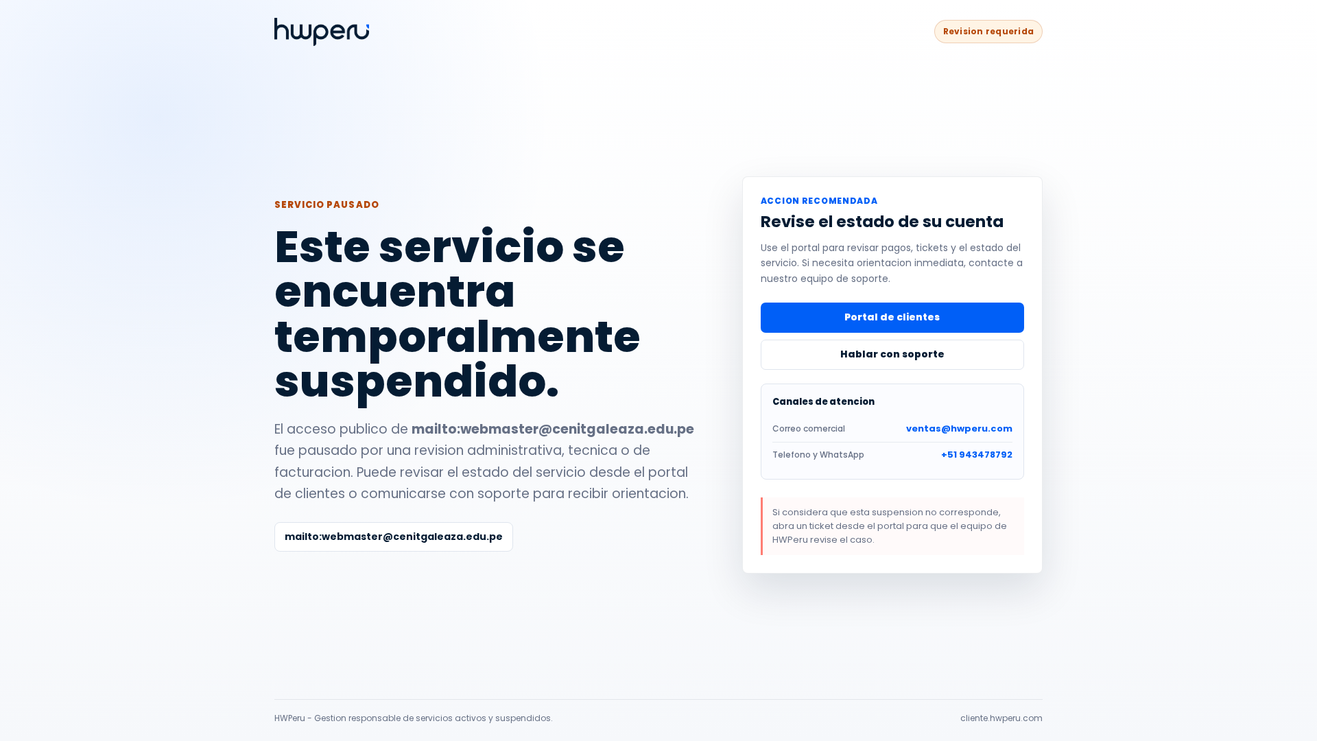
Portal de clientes (892, 317)
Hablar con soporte (892, 354)
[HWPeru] (321, 32)
